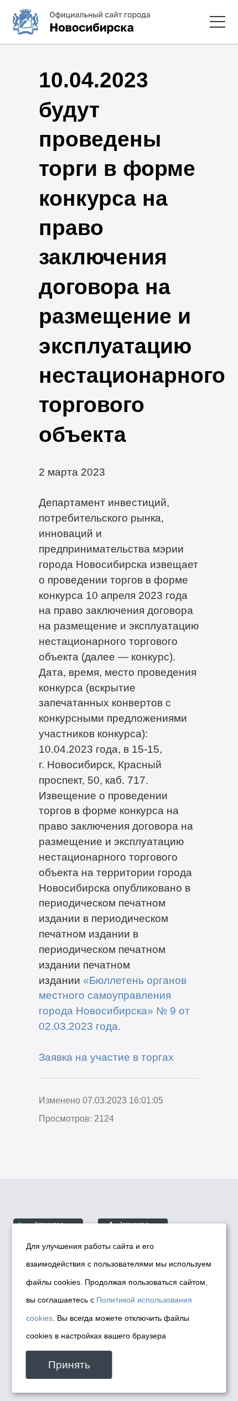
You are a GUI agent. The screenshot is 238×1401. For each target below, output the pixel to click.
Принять (69, 1365)
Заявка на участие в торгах (106, 1057)
